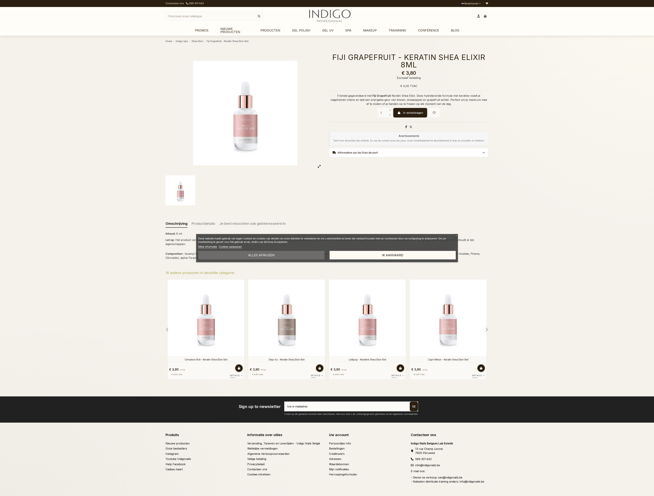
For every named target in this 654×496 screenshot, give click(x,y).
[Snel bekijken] (241, 291)
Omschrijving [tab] (177, 224)
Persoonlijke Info (340, 443)
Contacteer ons (175, 3)
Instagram (172, 453)
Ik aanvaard (392, 255)
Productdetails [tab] (203, 224)
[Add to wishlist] (434, 112)
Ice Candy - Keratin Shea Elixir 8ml (206, 359)
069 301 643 (423, 459)
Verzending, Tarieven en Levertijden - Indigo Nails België (283, 443)
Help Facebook (175, 464)
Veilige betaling (256, 459)
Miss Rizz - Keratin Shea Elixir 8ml (367, 359)
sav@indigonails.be (450, 477)
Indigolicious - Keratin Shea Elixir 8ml (448, 359)
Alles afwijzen (261, 255)
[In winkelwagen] (239, 368)
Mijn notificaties (339, 469)
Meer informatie (207, 246)
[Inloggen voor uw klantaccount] (479, 16)
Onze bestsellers (176, 448)
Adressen (335, 459)
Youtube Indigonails (178, 459)
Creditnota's (337, 453)
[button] (270, 30)
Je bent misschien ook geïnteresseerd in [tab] (252, 224)
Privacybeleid (255, 464)
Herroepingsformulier (343, 474)
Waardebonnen (339, 464)
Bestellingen (337, 448)
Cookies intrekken (258, 474)
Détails (236, 375)
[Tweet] (410, 127)
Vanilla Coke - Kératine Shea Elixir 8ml (287, 359)
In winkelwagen (413, 112)
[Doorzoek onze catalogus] (259, 16)
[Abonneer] (414, 406)
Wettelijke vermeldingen (262, 448)
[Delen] (406, 127)
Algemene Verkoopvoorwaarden (268, 453)
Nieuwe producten (178, 443)
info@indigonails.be (427, 465)
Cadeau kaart (174, 469)
